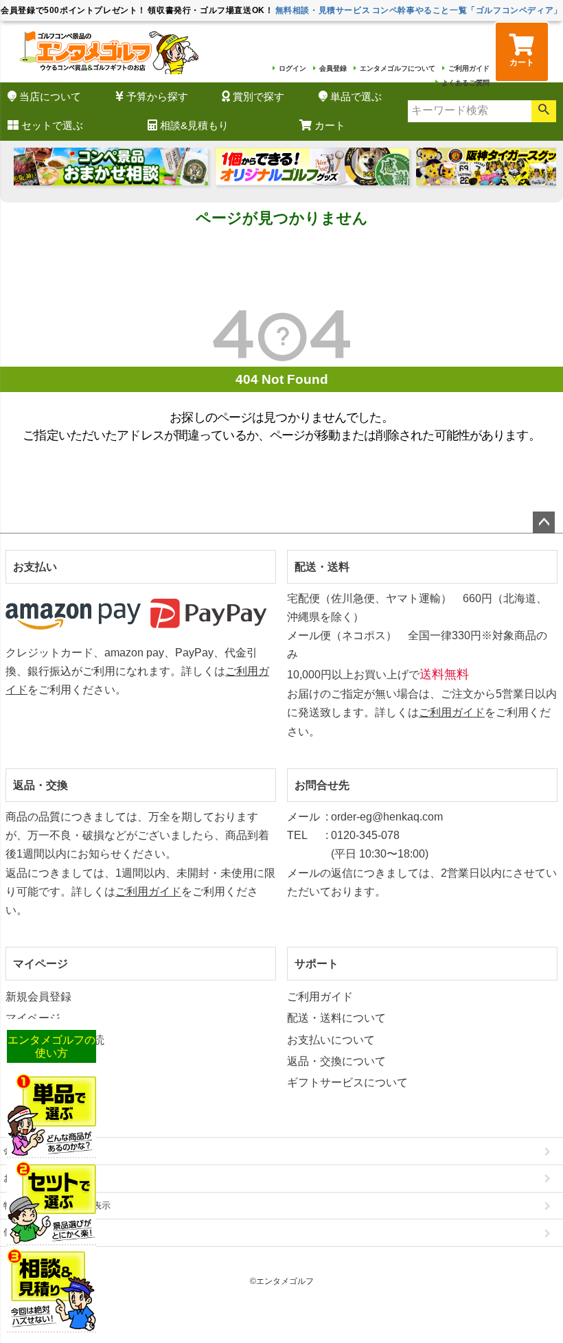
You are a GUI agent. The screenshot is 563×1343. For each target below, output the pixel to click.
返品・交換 (40, 785)
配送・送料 (322, 567)
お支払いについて (331, 1040)
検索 (543, 111)
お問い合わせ (30, 1178)
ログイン (292, 68)
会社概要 (21, 1150)
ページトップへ (544, 522)
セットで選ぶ (52, 125)
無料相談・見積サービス (323, 10)
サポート (316, 963)
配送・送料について (336, 1018)
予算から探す (157, 96)
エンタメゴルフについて (397, 68)
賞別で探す (258, 96)
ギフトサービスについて (347, 1082)
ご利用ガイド (469, 68)
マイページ (40, 963)
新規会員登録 (38, 996)
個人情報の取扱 (34, 1232)
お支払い (35, 567)
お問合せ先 (322, 785)
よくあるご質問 (465, 83)
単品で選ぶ (356, 96)
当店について (50, 96)
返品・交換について (336, 1061)
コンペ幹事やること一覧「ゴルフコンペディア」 (467, 10)
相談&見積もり (194, 125)
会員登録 (333, 68)
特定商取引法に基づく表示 (57, 1205)
